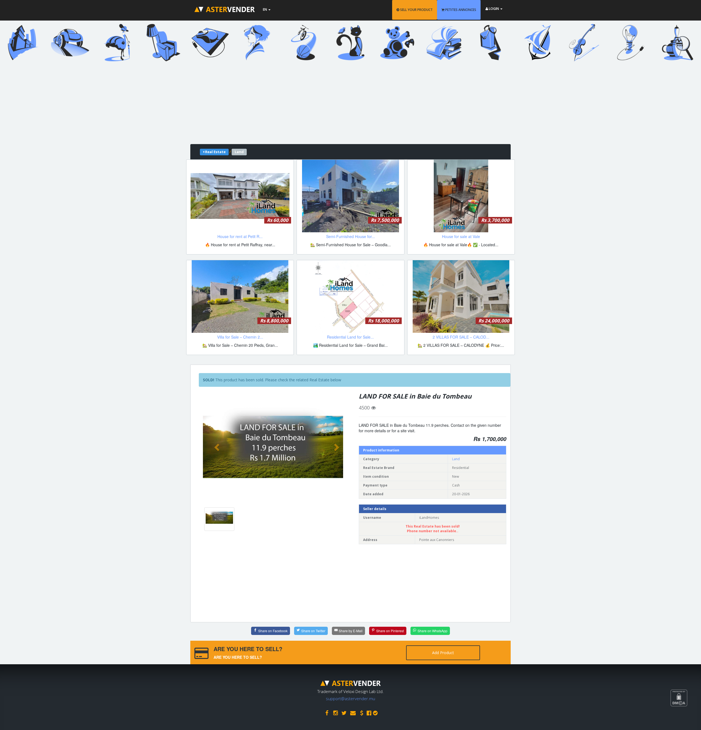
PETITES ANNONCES (460, 9)
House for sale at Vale (461, 236)
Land (456, 459)
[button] (217, 447)
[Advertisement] (346, 105)
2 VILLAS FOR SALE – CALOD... (461, 337)
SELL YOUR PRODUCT (416, 9)
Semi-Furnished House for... (350, 236)
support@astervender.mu (350, 698)
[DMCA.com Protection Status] (685, 718)
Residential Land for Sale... (350, 337)
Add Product (443, 652)
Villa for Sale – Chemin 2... (240, 337)
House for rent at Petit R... (240, 236)
